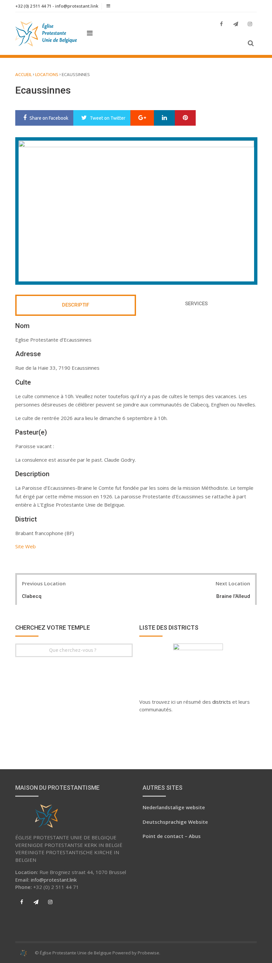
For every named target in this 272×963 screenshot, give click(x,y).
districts (222, 701)
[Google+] (142, 118)
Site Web (25, 546)
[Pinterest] (185, 118)
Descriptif (75, 305)
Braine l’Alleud (233, 596)
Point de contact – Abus (172, 836)
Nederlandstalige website (174, 807)
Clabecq (31, 596)
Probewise (148, 953)
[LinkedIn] (164, 118)
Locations (46, 74)
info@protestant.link (54, 879)
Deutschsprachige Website (175, 821)
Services (196, 304)
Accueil (23, 74)
